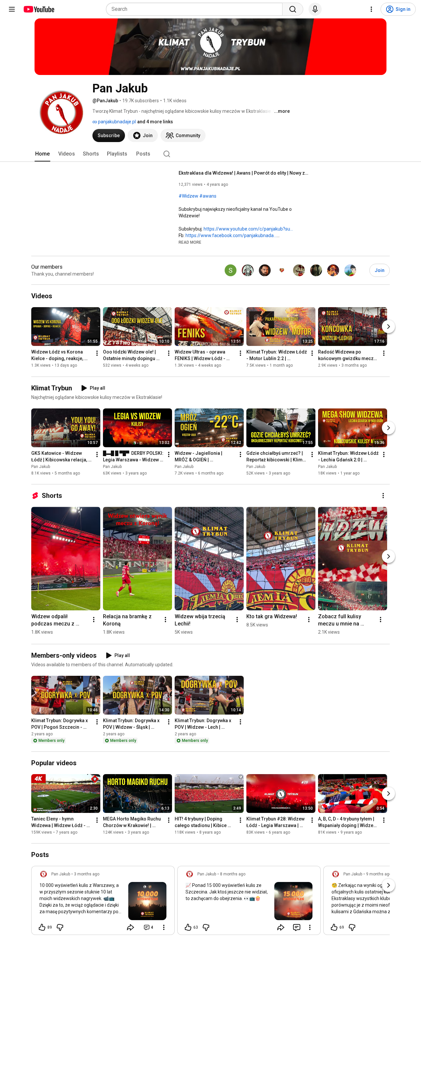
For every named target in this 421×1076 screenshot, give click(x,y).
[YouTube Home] (38, 9)
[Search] (292, 9)
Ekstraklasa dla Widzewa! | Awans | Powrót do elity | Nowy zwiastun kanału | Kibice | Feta (244, 173)
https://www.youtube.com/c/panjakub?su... (248, 229)
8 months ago (232, 874)
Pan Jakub (40, 466)
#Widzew (188, 196)
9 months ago (378, 874)
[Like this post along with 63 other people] (188, 927)
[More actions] (97, 353)
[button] (190, 242)
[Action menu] (163, 927)
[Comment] (296, 927)
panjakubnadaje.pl (116, 121)
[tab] (42, 154)
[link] (102, 902)
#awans (207, 196)
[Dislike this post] (60, 927)
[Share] (130, 927)
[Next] (388, 326)
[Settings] (371, 9)
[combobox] (196, 9)
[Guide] (12, 9)
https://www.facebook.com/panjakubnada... (231, 235)
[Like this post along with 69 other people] (334, 927)
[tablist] (210, 154)
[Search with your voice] (315, 9)
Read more (190, 242)
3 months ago (86, 874)
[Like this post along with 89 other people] (42, 927)
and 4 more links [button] (155, 121)
